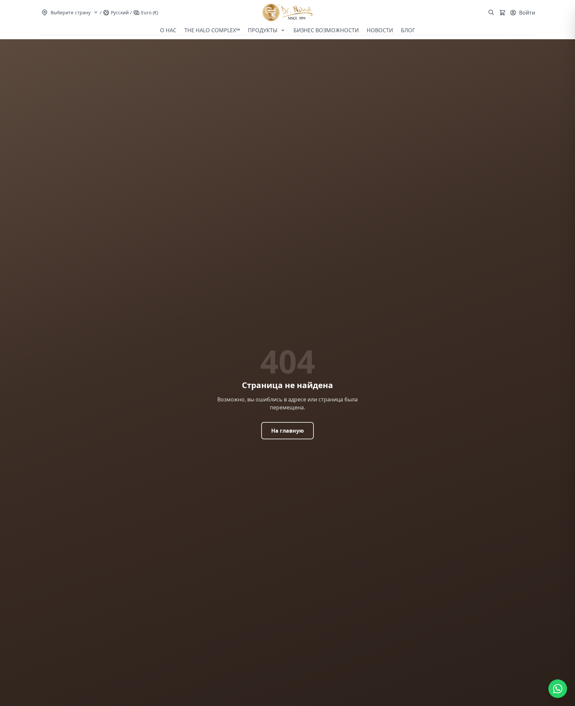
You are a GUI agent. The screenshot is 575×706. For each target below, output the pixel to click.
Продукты (263, 30)
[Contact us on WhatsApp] (557, 688)
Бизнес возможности (326, 30)
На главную (287, 430)
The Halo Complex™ (212, 30)
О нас (168, 30)
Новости (380, 30)
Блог (408, 30)
